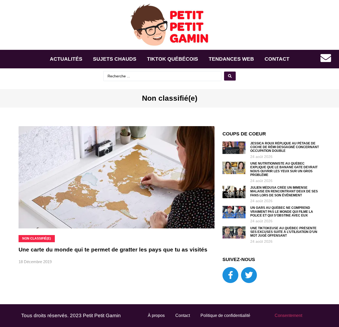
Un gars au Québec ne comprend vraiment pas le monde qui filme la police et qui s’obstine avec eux (281, 211)
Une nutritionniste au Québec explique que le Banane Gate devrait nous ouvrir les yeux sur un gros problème (284, 169)
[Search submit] (230, 76)
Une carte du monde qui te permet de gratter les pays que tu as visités (113, 249)
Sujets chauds (114, 59)
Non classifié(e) (169, 98)
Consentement (288, 315)
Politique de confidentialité (225, 315)
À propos (156, 315)
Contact (277, 59)
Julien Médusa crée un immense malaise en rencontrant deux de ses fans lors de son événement (284, 191)
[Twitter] (249, 275)
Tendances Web (231, 59)
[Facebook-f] (230, 275)
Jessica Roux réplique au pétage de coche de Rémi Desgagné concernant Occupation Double (284, 147)
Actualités (66, 59)
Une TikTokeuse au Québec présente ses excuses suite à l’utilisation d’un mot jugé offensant (283, 232)
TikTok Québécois (172, 59)
